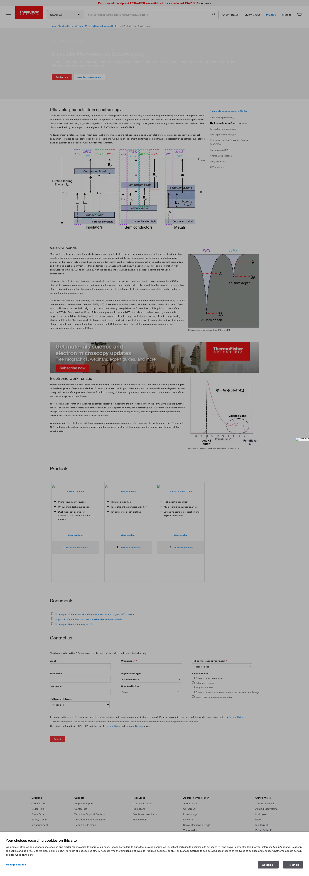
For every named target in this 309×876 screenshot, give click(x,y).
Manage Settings (16, 864)
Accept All (268, 864)
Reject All (293, 864)
